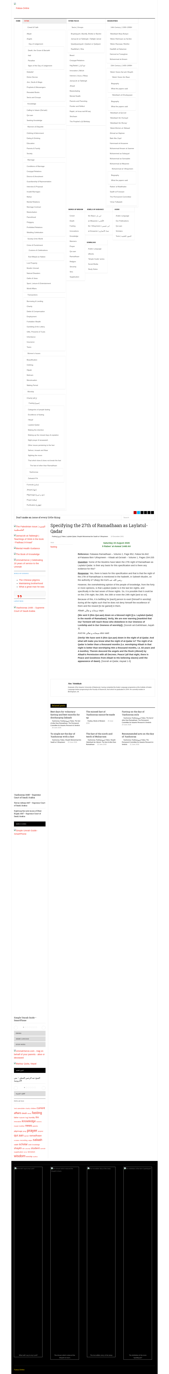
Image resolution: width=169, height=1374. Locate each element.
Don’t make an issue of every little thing (38, 517)
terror (25, 1152)
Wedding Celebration (35, 232)
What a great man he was (31, 587)
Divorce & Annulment (35, 176)
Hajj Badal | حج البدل (77, 66)
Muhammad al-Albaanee (119, 164)
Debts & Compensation (36, 311)
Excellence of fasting (36, 415)
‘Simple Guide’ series (96, 259)
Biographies (112, 21)
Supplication (74, 277)
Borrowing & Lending (35, 301)
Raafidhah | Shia (77, 49)
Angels (29, 39)
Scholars (119, 231)
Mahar (29, 197)
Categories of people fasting (39, 410)
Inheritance (31, 337)
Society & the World (35, 239)
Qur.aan (30, 115)
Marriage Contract (34, 207)
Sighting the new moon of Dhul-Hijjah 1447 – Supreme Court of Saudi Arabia (28, 814)
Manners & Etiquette (35, 127)
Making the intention (36, 430)
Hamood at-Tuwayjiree (119, 54)
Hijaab (29, 370)
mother (22, 1126)
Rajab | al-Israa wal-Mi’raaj (80, 111)
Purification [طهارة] (34, 505)
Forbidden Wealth (34, 322)
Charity (29, 306)
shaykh (18, 1148)
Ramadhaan (74, 256)
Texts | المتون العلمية (123, 236)
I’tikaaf (30, 420)
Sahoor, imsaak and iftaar (38, 450)
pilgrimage (18, 1131)
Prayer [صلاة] (32, 500)
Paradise (31, 61)
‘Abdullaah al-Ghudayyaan (122, 95)
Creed (72, 216)
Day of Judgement (36, 44)
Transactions (32, 295)
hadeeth (22, 1118)
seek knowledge (34, 1145)
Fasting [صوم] (34, 403)
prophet (40, 1131)
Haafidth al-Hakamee (118, 49)
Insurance (31, 342)
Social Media (93, 264)
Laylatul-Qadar (34, 425)
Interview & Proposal (35, 187)
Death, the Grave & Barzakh (39, 50)
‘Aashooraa (33, 472)
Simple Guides (21, 824)
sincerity (27, 1148)
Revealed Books (33, 92)
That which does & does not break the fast (44, 460)
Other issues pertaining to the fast (41, 445)
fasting (53, 547)
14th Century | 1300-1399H (121, 27)
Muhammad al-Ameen (118, 59)
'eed (15, 1108)
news (28, 1125)
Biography (115, 83)
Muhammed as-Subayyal (119, 153)
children (33, 1108)
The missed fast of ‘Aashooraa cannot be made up (100, 714)
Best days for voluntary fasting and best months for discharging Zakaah (65, 714)
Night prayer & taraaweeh (38, 440)
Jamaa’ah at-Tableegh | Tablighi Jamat (86, 39)
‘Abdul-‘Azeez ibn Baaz (121, 77)
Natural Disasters (33, 273)
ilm (37, 1117)
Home (18, 21)
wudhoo (35, 1156)
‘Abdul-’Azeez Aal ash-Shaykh (121, 72)
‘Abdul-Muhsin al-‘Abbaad (120, 128)
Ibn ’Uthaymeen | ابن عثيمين (99, 226)
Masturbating (75, 91)
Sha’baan (73, 116)
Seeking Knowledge (34, 120)
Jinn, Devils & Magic (34, 82)
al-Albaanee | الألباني (96, 221)
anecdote (21, 1108)
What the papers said (119, 89)
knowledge (29, 1121)
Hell (29, 55)
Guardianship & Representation (39, 182)
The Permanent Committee (120, 197)
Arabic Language (122, 216)
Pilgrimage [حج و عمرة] (35, 495)
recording (23, 1140)
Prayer (72, 246)
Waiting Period (32, 385)
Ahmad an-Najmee (117, 133)
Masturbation (32, 212)
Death (72, 221)
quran (26, 1136)
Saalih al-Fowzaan (117, 192)
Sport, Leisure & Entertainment (39, 283)
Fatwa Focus (73, 21)
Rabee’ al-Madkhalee (118, 187)
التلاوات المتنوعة (20, 1093)
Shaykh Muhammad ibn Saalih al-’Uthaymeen (92, 536)
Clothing (30, 365)
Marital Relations (33, 202)
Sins (71, 272)
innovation (17, 1122)
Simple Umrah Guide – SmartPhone (25, 1019)
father (16, 1118)
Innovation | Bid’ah (77, 71)
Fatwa (26, 21)
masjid (16, 1126)
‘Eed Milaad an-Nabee (36, 257)
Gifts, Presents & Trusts (36, 332)
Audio (117, 209)
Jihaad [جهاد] (31, 490)
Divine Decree (32, 77)
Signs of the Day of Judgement (40, 66)
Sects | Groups (77, 27)
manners (39, 1121)
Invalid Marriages (33, 192)
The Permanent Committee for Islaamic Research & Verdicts (137, 742)
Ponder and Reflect (77, 106)
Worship (30, 392)
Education (31, 143)
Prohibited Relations (34, 227)
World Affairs (32, 288)
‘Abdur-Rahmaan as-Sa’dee (121, 39)
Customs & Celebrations (38, 250)
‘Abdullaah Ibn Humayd (119, 118)
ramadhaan (35, 1135)
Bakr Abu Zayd (115, 138)
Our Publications (122, 221)
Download (91, 242)
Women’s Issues (33, 353)
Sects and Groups (34, 97)
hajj (26, 1118)
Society (29, 153)
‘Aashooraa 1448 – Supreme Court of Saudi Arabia (27, 796)
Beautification (32, 360)
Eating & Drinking (33, 138)
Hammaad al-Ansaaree (119, 143)
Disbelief (30, 72)
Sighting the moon (35, 455)
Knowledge (31, 104)
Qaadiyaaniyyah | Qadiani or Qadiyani (86, 44)
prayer (32, 1130)
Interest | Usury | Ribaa (79, 76)
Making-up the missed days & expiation (43, 435)
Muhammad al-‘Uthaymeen (122, 169)
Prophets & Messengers (36, 87)
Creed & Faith (32, 27)
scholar (23, 1144)
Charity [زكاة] (32, 398)
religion (30, 1140)
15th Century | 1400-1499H (121, 66)
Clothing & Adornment (35, 133)
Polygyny (30, 222)
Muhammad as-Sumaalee (120, 159)
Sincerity (73, 267)
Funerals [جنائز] (33, 485)
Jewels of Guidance (95, 209)
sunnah (42, 1148)
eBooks (91, 254)
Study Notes (93, 269)
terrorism (31, 1152)
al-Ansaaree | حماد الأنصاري (98, 231)
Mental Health (75, 96)
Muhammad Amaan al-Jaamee (122, 148)
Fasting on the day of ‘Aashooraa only (133, 713)
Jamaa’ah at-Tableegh (78, 81)
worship (29, 1156)
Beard (72, 55)
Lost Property (32, 263)
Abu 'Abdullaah (75, 684)
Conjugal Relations (34, 171)
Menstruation (32, 380)
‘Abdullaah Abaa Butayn (119, 34)
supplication (18, 1152)
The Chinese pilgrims (29, 580)
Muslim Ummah (33, 268)
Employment (31, 317)
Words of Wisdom (75, 209)
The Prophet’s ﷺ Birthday (80, 121)
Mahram (30, 375)
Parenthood (31, 217)
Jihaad (72, 86)
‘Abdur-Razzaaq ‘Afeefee (119, 44)
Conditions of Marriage (36, 166)
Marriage (31, 160)
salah (16, 1145)
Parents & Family (33, 148)
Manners (73, 241)
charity (27, 1108)
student (35, 1148)
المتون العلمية (20, 1070)
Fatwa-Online (19, 1370)
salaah (37, 1139)
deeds (29, 1113)
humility (32, 1117)
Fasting (72, 226)
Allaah (29, 34)
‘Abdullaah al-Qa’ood (118, 113)
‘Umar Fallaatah (116, 202)
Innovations (74, 231)
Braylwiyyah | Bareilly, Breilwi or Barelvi (86, 34)
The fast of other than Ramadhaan (43, 466)
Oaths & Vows (32, 278)
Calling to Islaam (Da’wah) (37, 110)
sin (23, 1148)
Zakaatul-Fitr (33, 478)
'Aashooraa (56, 721)
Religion (73, 262)
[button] (16, 1028)
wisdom (19, 1156)
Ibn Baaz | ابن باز (94, 216)
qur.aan (19, 1135)
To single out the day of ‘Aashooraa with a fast (62, 735)
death (24, 1113)
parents (35, 1126)
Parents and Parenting (78, 101)
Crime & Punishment (35, 245)
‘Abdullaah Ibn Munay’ (118, 123)
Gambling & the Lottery (36, 327)
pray (24, 1131)
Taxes (29, 347)
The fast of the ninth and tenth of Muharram (99, 735)
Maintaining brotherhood (31, 583)
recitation (16, 1140)
